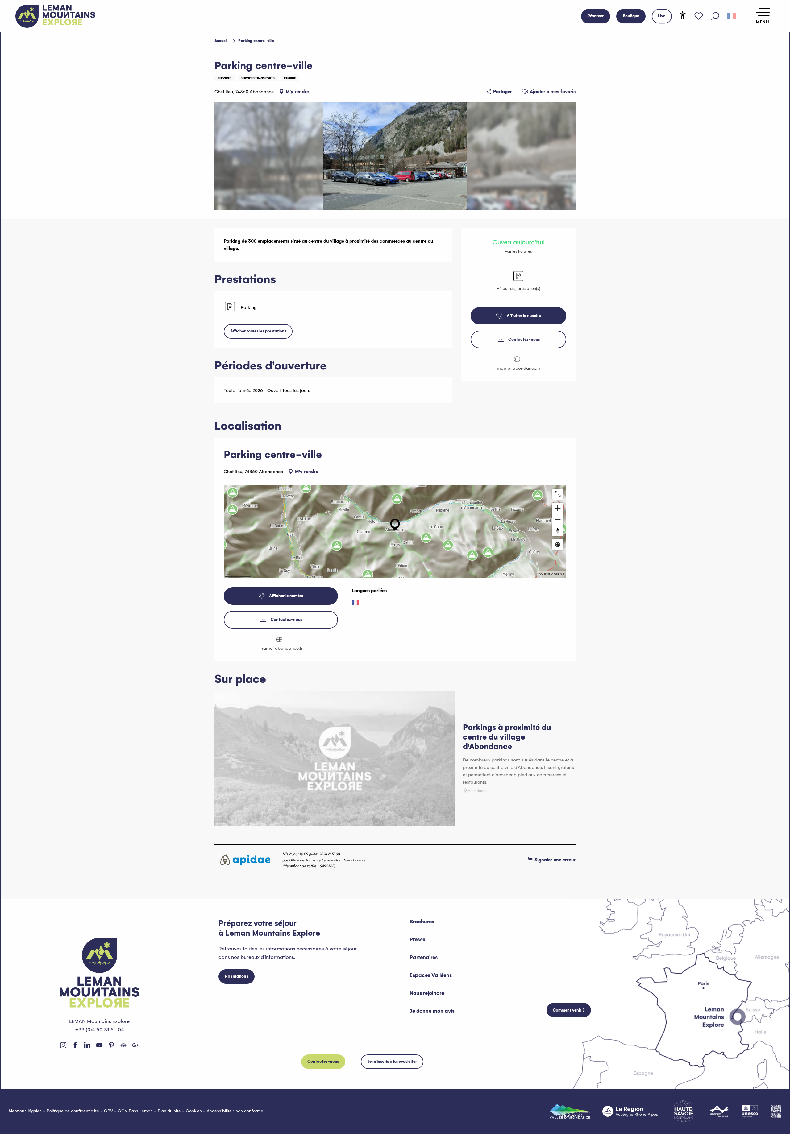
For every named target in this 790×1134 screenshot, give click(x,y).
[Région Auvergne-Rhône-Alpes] (630, 1111)
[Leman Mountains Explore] (55, 16)
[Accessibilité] (682, 15)
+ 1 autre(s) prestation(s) (518, 288)
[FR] (731, 16)
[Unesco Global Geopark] (750, 1111)
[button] (715, 16)
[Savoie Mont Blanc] (683, 1111)
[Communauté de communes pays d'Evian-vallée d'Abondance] (570, 1111)
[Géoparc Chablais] (719, 1111)
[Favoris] (698, 16)
